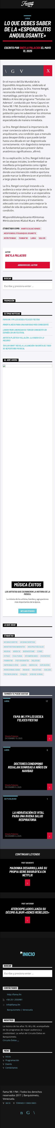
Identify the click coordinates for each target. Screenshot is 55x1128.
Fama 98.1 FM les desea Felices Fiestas (21, 319)
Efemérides (31, 656)
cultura (17, 656)
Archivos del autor (27, 265)
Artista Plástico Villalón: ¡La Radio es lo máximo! (23, 339)
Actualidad (10, 798)
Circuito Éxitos (10, 1040)
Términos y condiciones (26, 1103)
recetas (36, 670)
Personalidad (12, 670)
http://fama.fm (14, 994)
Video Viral (36, 674)
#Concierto (10, 642)
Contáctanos (11, 1067)
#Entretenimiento (14, 647)
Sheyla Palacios (30, 47)
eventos (45, 656)
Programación (12, 1060)
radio (26, 670)
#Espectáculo (36, 647)
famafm (23, 238)
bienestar (28, 651)
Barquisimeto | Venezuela (20, 1009)
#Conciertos (27, 642)
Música (33, 665)
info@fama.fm (13, 1004)
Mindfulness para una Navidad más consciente (26, 324)
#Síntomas (10, 238)
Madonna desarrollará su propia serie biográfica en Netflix (28, 871)
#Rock (16, 651)
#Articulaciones (30, 228)
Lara (27, 18)
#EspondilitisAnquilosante (20, 233)
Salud (42, 238)
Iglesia (36, 660)
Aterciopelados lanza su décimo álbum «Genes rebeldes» (27, 910)
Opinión (45, 665)
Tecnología (10, 674)
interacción (11, 665)
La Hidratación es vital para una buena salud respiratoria (28, 816)
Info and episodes (28, 611)
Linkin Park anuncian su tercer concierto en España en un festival (25, 331)
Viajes (23, 674)
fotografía (22, 660)
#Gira (7, 651)
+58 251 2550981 (14, 999)
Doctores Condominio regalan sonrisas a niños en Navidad (27, 767)
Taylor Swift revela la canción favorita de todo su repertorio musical (27, 347)
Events (8, 1064)
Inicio (8, 1056)
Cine (39, 651)
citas (7, 656)
